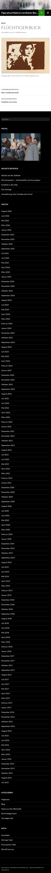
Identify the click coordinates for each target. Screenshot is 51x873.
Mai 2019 (5, 576)
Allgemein (5, 799)
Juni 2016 (5, 740)
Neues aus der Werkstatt (11, 809)
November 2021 (8, 436)
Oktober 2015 (7, 773)
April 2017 (5, 693)
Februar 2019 (6, 590)
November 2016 (8, 717)
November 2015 (8, 768)
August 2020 (6, 506)
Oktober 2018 (7, 609)
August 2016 (6, 731)
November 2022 (8, 380)
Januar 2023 (6, 370)
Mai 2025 (5, 263)
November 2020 (8, 492)
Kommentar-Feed (8, 844)
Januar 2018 (6, 651)
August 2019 (6, 562)
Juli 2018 (5, 623)
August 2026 (6, 211)
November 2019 (8, 548)
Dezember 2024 (7, 281)
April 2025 (5, 267)
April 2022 (5, 412)
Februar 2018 (6, 647)
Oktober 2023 (7, 337)
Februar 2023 (6, 366)
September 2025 (8, 249)
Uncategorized (7, 818)
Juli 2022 (5, 398)
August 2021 (6, 450)
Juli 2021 (5, 455)
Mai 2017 (5, 689)
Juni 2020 (5, 515)
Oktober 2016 (7, 721)
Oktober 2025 (7, 244)
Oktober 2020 (7, 497)
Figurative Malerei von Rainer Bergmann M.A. (19, 12)
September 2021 (8, 445)
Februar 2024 (6, 323)
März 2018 (5, 642)
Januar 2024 (6, 328)
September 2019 (8, 558)
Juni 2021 (5, 459)
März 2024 (5, 319)
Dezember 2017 (7, 656)
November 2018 (8, 604)
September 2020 (8, 501)
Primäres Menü (48, 13)
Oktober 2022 (7, 384)
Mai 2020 (5, 520)
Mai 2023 (5, 356)
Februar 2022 (6, 422)
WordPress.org (7, 849)
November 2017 (8, 661)
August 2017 (6, 675)
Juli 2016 (5, 735)
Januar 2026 (6, 230)
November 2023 (8, 333)
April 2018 (5, 637)
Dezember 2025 (7, 234)
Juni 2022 (5, 403)
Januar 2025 (6, 277)
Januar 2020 (6, 539)
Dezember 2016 (7, 712)
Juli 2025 (5, 253)
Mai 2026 (5, 220)
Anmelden (5, 835)
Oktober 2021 (7, 440)
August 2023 (6, 347)
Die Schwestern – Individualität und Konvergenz (20, 180)
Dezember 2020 (7, 487)
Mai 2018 (5, 632)
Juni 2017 (5, 684)
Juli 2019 (5, 567)
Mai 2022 (5, 408)
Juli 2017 (5, 679)
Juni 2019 (5, 572)
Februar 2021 (6, 478)
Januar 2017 (6, 707)
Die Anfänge (6, 189)
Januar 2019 (6, 595)
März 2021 (5, 473)
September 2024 (8, 295)
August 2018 (6, 618)
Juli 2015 (5, 782)
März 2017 (5, 698)
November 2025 (8, 239)
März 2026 (5, 225)
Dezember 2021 (7, 431)
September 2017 (8, 670)
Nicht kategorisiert (9, 813)
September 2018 (8, 614)
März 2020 (5, 529)
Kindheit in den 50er (9, 185)
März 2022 (5, 417)
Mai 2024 (5, 309)
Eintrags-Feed (7, 840)
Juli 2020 (5, 511)
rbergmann (21, 32)
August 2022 (6, 394)
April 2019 (5, 581)
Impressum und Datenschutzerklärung (14, 867)
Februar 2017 (6, 703)
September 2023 (8, 342)
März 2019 (5, 586)
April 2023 (5, 361)
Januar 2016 (6, 759)
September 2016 (8, 726)
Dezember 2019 (7, 544)
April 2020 (5, 525)
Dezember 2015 (7, 764)
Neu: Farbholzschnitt (10, 91)
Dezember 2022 (7, 375)
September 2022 (8, 389)
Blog (3, 23)
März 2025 (5, 272)
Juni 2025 (5, 258)
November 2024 (8, 286)
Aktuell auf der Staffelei (10, 175)
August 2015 (6, 778)
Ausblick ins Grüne (9, 100)
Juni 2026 (5, 216)
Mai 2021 (5, 464)
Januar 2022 (6, 426)
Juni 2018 (5, 628)
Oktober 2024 (7, 291)
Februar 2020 (6, 534)
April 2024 (5, 314)
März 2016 (5, 754)
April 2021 (5, 469)
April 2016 (5, 750)
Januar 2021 (6, 483)
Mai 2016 (5, 745)
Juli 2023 (5, 352)
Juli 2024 (5, 305)
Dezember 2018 (7, 600)
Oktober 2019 (7, 553)
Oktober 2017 (7, 665)
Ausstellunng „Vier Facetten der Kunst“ (17, 194)
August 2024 (6, 300)
